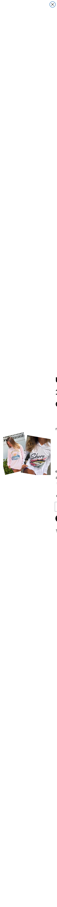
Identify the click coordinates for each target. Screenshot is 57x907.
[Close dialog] (52, 4)
